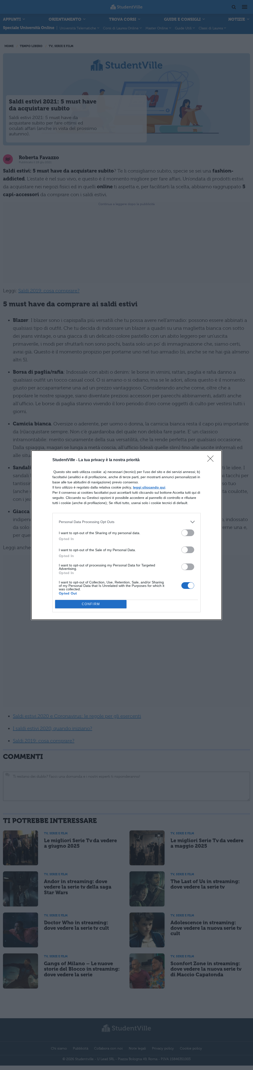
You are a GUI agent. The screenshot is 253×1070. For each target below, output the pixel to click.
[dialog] (126, 535)
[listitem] (126, 522)
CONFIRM (91, 604)
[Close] (212, 460)
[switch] (187, 532)
